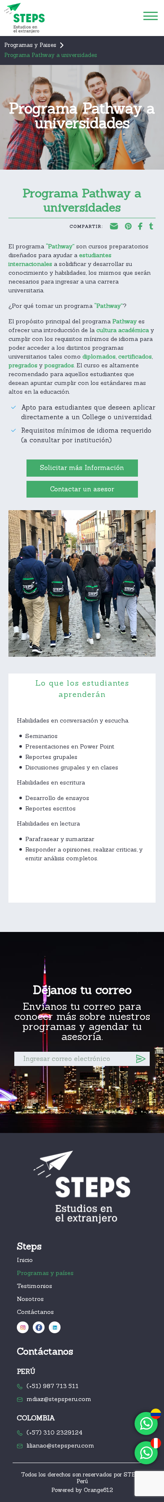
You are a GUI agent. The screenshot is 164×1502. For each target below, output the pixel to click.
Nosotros (30, 1299)
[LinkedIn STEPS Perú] (55, 1327)
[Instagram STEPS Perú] (23, 1327)
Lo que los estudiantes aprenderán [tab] (82, 688)
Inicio (25, 1260)
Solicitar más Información (82, 468)
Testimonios (34, 1286)
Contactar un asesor (82, 489)
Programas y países (45, 1273)
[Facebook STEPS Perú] (39, 1327)
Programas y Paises (30, 45)
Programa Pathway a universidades (50, 55)
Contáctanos (35, 1312)
